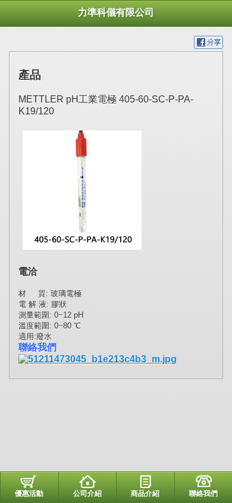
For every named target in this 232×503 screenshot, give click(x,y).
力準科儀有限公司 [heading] (116, 12)
